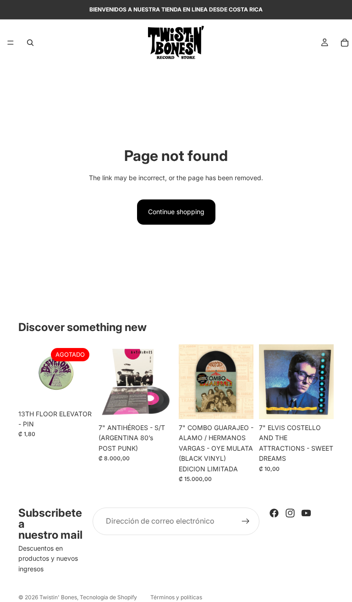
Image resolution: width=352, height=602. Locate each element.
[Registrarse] (245, 521)
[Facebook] (274, 513)
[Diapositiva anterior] (189, 381)
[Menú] (10, 42)
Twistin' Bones (58, 597)
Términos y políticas (176, 597)
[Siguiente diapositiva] (243, 381)
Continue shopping (176, 211)
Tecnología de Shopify (108, 597)
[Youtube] (306, 513)
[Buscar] (30, 43)
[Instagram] (290, 513)
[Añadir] (159, 405)
